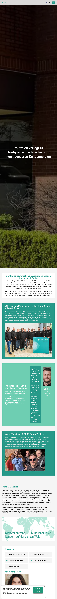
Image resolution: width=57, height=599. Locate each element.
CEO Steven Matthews (16, 560)
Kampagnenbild (14, 567)
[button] (53, 2)
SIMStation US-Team (40, 560)
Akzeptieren (38, 588)
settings (5, 595)
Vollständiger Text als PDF (17, 554)
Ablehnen (38, 591)
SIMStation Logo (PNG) (41, 554)
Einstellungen (38, 594)
